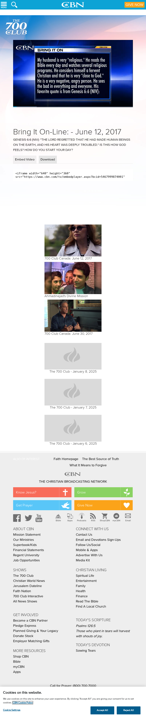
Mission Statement (26, 534)
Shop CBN (21, 656)
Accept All (102, 710)
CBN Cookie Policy (23, 702)
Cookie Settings (11, 710)
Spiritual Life (85, 576)
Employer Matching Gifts (31, 641)
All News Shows (25, 601)
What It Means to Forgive (88, 465)
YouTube (39, 518)
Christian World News (29, 581)
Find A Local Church (91, 606)
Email (128, 520)
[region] (73, 702)
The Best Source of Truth (100, 459)
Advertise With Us (89, 555)
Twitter (28, 518)
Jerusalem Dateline (27, 586)
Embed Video (25, 159)
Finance (82, 596)
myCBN (116, 520)
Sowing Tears (86, 650)
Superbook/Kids (25, 545)
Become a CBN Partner (30, 620)
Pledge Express (24, 626)
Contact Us (84, 534)
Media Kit (83, 560)
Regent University (26, 555)
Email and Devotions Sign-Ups (98, 540)
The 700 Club (17, 27)
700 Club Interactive (28, 596)
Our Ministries (23, 540)
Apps (70, 520)
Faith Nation (22, 591)
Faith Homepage (66, 459)
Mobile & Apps (87, 550)
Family (81, 586)
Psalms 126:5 (85, 626)
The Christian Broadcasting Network (73, 481)
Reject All (128, 710)
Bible (58, 520)
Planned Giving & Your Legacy (35, 631)
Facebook (16, 518)
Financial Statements (28, 550)
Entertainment (86, 581)
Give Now (134, 5)
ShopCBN (105, 520)
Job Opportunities (26, 560)
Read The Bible (87, 601)
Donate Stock (23, 636)
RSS (93, 520)
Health (81, 591)
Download (47, 159)
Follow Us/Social (88, 545)
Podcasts (81, 520)
